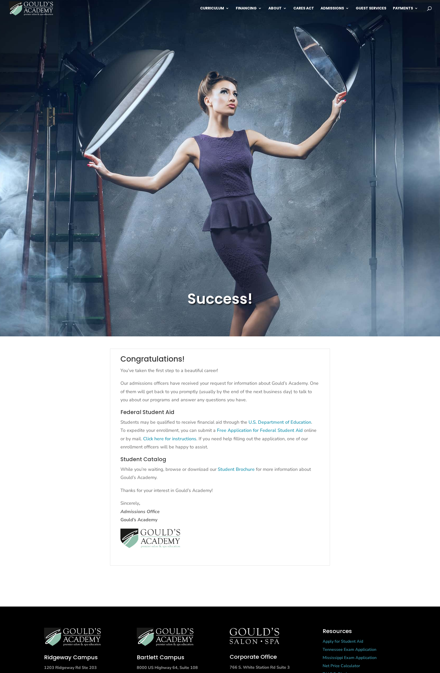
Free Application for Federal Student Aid (260, 430)
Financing (246, 8)
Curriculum (212, 8)
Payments (403, 8)
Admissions (332, 8)
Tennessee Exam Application (349, 649)
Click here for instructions (169, 439)
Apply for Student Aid (343, 641)
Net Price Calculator (341, 666)
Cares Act (303, 8)
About (275, 8)
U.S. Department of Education (280, 422)
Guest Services (371, 8)
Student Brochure (236, 469)
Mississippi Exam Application (350, 658)
